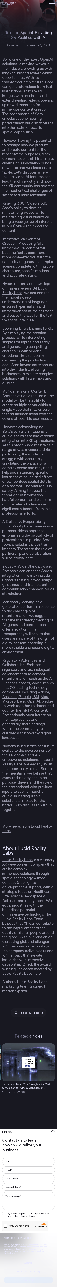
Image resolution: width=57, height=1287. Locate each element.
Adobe (43, 692)
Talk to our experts (31, 1012)
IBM (35, 697)
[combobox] (7, 1178)
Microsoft (10, 701)
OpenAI (46, 59)
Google (24, 697)
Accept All (28, 1280)
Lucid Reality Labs (17, 860)
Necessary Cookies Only (28, 1271)
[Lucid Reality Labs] (9, 4)
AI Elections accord (27, 680)
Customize (28, 1263)
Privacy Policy (28, 1216)
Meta (45, 697)
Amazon (9, 697)
